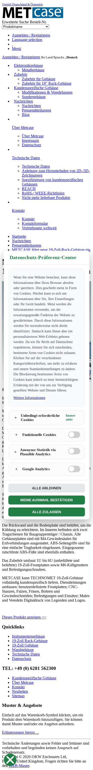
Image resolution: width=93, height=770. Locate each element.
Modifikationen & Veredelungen (47, 92)
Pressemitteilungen (36, 110)
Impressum (30, 140)
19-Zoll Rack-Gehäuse (30, 641)
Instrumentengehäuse (28, 636)
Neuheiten (20, 691)
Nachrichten (23, 101)
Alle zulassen (46, 512)
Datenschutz (31, 145)
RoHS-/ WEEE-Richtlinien (43, 193)
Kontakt (28, 219)
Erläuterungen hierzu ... (20, 732)
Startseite (19, 236)
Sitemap (18, 696)
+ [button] (15, 417)
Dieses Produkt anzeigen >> (24, 617)
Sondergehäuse (34, 97)
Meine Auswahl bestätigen (46, 500)
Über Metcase (33, 136)
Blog (26, 115)
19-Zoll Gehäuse (25, 645)
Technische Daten (36, 166)
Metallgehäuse (33, 70)
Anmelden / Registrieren (21, 57)
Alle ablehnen (46, 488)
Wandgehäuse (23, 650)
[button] (10, 760)
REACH (29, 189)
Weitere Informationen (29, 398)
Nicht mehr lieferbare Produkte (46, 197)
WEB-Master (19, 766)
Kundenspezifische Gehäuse (36, 88)
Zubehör (20, 74)
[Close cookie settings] (10, 760)
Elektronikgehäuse (28, 65)
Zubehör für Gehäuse (38, 79)
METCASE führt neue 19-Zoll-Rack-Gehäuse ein (51, 250)
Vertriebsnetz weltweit (39, 228)
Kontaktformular (35, 223)
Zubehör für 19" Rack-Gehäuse (46, 83)
